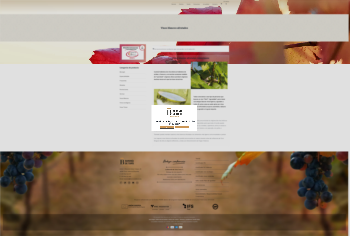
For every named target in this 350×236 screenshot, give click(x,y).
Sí (166, 126)
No (182, 126)
